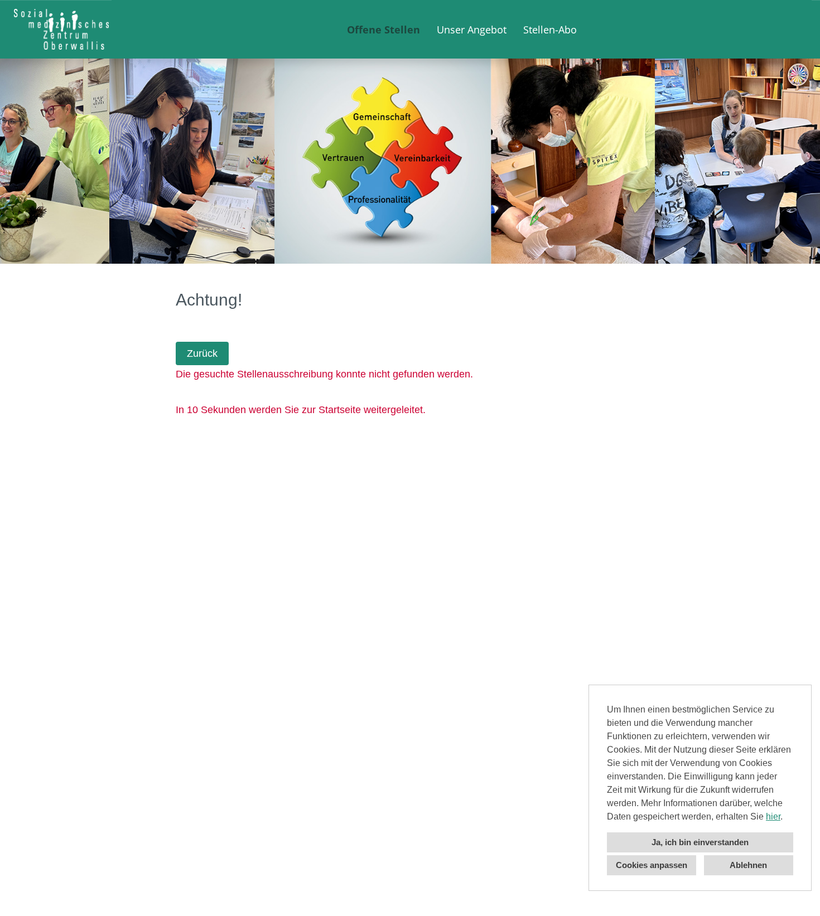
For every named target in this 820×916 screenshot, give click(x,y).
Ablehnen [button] (748, 865)
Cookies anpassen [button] (651, 865)
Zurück (202, 353)
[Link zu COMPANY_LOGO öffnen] (61, 29)
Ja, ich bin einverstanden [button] (700, 842)
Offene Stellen (383, 29)
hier (773, 816)
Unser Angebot (472, 29)
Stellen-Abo (550, 29)
